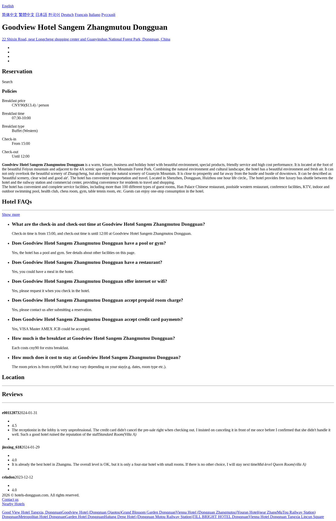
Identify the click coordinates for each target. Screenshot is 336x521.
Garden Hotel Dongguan (84, 517)
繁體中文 (26, 15)
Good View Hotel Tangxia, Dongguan (32, 512)
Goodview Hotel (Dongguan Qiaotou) (91, 512)
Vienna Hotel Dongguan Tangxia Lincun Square (286, 517)
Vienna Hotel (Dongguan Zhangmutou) (206, 512)
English (8, 6)
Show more (11, 214)
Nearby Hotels (13, 504)
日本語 (41, 15)
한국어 (54, 15)
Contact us (10, 499)
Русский (108, 15)
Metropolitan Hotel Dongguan (41, 517)
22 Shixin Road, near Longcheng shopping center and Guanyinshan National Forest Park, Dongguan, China (86, 39)
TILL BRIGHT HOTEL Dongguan (220, 517)
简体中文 (10, 15)
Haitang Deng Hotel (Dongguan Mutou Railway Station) (148, 517)
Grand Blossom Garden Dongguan (148, 512)
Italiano (94, 15)
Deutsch (67, 15)
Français (81, 15)
